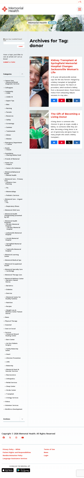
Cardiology (10, 271)
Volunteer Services (11, 405)
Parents (9, 112)
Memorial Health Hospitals (10, 221)
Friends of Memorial (12, 159)
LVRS (8, 362)
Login (46, 455)
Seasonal (8, 325)
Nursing (9, 108)
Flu (7, 188)
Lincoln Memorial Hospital (11, 239)
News (7, 317)
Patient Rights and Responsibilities (17, 452)
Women (8, 139)
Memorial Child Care (12, 210)
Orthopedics (10, 379)
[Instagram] (16, 437)
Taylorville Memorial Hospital (13, 250)
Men (7, 104)
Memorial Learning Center (11, 255)
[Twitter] (10, 437)
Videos (7, 401)
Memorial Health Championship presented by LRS (13, 215)
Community (9, 91)
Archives (6, 419)
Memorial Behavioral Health (12, 173)
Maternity (9, 366)
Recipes (9, 306)
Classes (8, 150)
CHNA (8, 93)
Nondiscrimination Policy (12, 455)
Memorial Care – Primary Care (13, 180)
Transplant (10, 394)
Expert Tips (10, 101)
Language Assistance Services (15, 458)
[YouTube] (23, 437)
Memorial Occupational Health (13, 264)
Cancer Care (9, 80)
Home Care (9, 163)
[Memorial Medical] (12, 9)
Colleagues (9, 88)
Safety (8, 120)
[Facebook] (4, 437)
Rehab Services (11, 382)
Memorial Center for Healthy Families (13, 298)
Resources (9, 116)
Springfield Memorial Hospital (13, 244)
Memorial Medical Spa (13, 260)
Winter (8, 135)
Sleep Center (10, 386)
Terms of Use (49, 449)
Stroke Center (11, 390)
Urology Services (12, 398)
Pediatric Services (12, 195)
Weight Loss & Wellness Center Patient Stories (13, 311)
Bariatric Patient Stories (11, 281)
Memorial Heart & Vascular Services (12, 370)
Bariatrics (9, 286)
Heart (8, 354)
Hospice (9, 164)
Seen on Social (10, 329)
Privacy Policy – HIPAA (11, 449)
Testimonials (10, 131)
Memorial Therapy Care (13, 275)
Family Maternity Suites (11, 349)
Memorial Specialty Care (14, 269)
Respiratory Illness (12, 206)
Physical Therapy (11, 321)
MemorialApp (11, 191)
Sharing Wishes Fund (13, 155)
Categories (7, 74)
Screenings (10, 123)
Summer (9, 127)
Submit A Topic (9, 62)
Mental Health (11, 175)
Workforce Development (13, 409)
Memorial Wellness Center (14, 279)
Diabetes (9, 289)
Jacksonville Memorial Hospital (13, 233)
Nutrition (9, 302)
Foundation (9, 153)
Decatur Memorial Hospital (12, 225)
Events (7, 148)
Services (8, 332)
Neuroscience (11, 375)
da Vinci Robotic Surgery (11, 344)
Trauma (9, 144)
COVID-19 (9, 97)
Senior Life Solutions (13, 168)
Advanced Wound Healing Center (12, 335)
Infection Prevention (13, 358)
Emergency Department (13, 143)
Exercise (9, 293)
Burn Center (10, 339)
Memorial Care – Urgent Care (13, 200)
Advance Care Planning (10, 183)
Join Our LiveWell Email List (12, 39)
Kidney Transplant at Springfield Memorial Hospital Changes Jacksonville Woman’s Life (64, 66)
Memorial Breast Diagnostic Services (12, 83)
